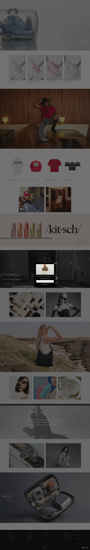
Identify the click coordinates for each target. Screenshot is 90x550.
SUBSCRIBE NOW (45, 284)
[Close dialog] (54, 263)
